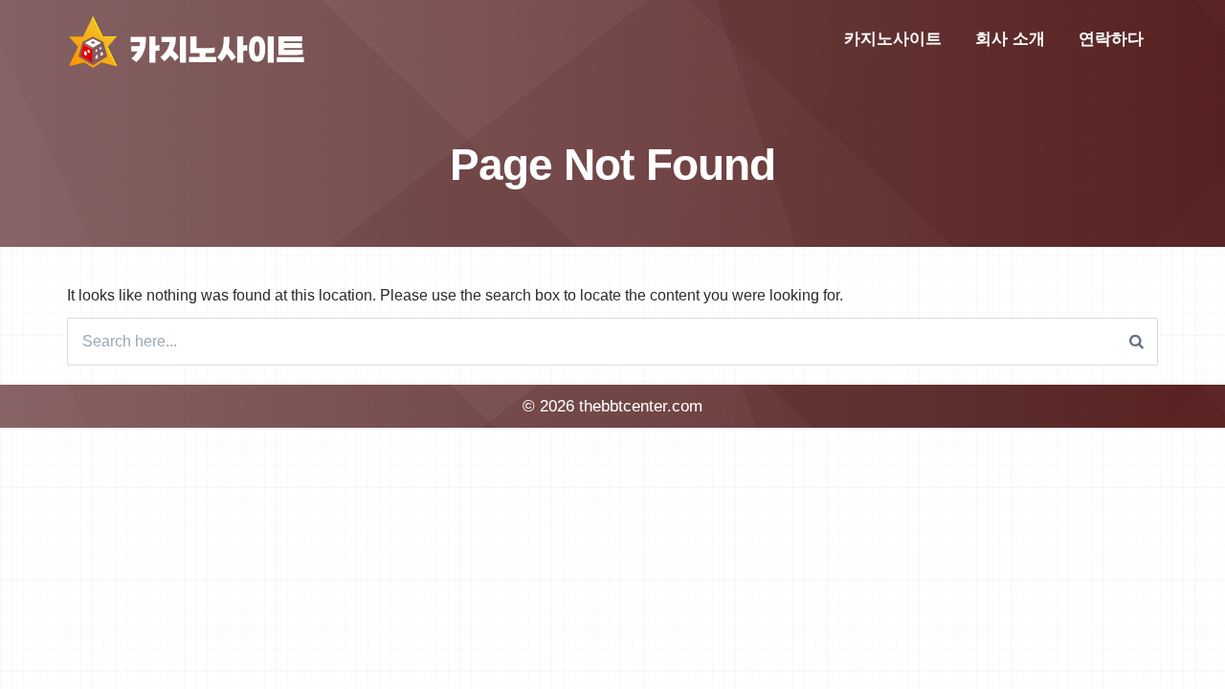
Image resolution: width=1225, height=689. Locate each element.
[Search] (1136, 342)
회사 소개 (1010, 39)
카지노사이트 (893, 39)
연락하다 (1111, 39)
